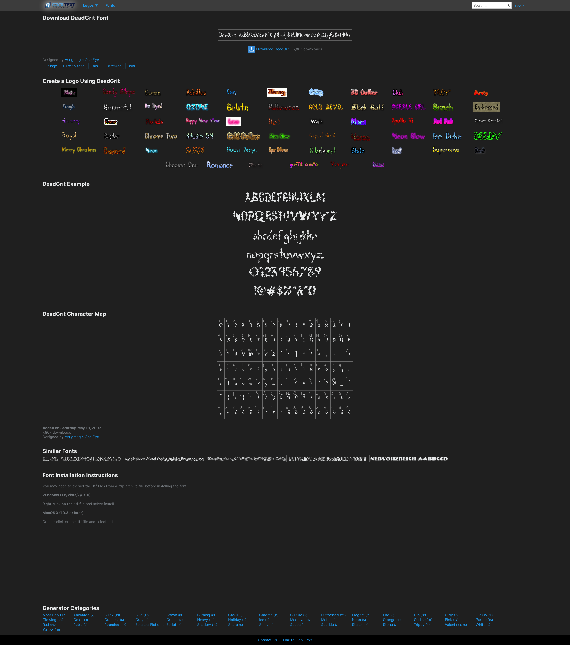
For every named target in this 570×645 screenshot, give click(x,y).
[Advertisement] (21, 81)
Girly (451, 615)
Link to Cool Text (297, 640)
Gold (80, 619)
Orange (392, 619)
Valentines (456, 624)
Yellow (51, 629)
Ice (264, 619)
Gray (142, 619)
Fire (388, 615)
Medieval (301, 619)
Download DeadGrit (272, 49)
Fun (420, 615)
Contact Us (267, 640)
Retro (80, 624)
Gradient (114, 619)
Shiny (266, 624)
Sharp (235, 624)
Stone (390, 624)
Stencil (360, 624)
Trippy (422, 624)
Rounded (115, 624)
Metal (328, 619)
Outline (423, 619)
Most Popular (54, 615)
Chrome (269, 615)
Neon (359, 619)
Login (519, 6)
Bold (131, 66)
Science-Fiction (150, 624)
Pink (451, 619)
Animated (83, 615)
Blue (142, 615)
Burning (206, 615)
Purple (484, 619)
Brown (174, 615)
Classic (298, 615)
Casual (236, 615)
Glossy (485, 615)
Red (49, 624)
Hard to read (74, 66)
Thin (94, 66)
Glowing (53, 619)
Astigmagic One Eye (82, 59)
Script (173, 624)
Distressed (113, 66)
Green (174, 619)
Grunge (51, 66)
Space (298, 624)
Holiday (237, 619)
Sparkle (330, 624)
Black (112, 615)
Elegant (361, 615)
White (483, 624)
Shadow (207, 624)
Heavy (205, 619)
